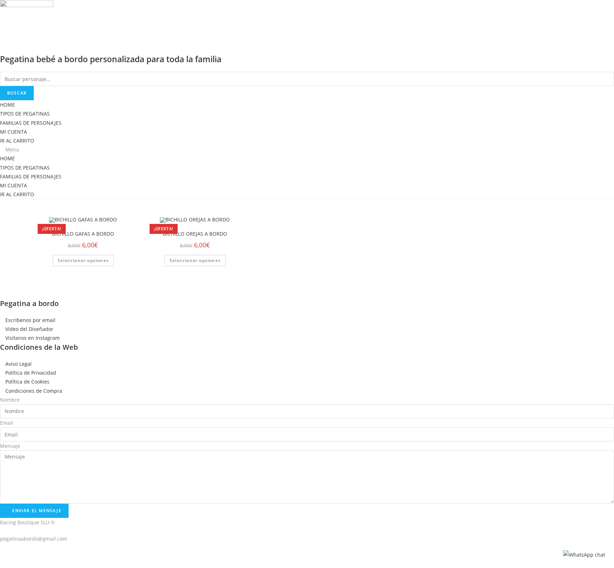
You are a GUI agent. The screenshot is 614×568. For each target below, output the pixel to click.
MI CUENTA (13, 131)
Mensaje (10, 446)
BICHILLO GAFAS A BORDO (83, 233)
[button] (307, 149)
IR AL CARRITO (17, 140)
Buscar (17, 93)
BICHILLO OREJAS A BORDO (195, 233)
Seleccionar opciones (83, 260)
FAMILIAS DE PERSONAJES (30, 122)
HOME (7, 104)
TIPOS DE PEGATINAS (25, 113)
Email (6, 422)
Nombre (10, 399)
